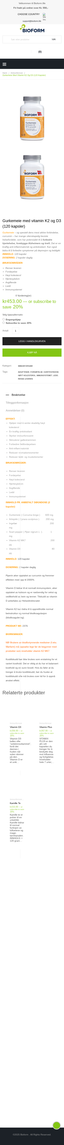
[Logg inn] (26, 51)
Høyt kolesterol (27, 375)
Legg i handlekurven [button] (17, 727)
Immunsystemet (44, 375)
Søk (54, 39)
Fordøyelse (36, 372)
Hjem (4, 73)
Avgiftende (23, 372)
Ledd (55, 375)
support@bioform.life (32, 21)
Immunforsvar (17, 73)
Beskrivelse (18, 395)
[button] (32, 245)
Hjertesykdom (51, 372)
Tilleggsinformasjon (17, 402)
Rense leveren (25, 379)
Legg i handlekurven (32, 341)
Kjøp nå (32, 352)
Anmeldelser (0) (15, 410)
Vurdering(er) (23, 295)
